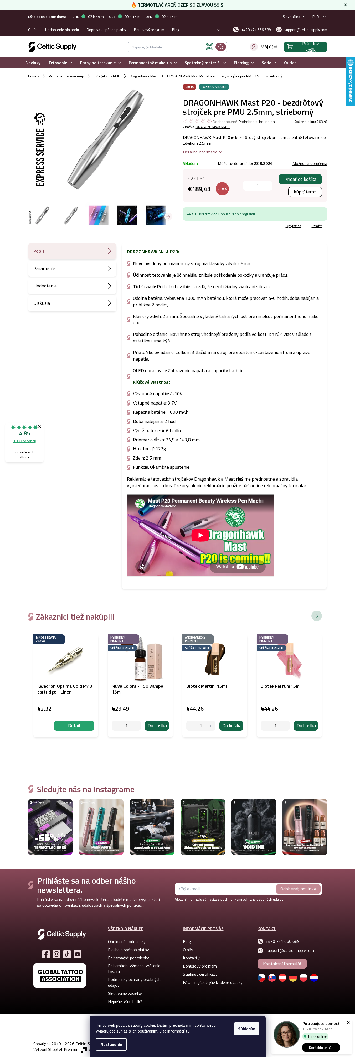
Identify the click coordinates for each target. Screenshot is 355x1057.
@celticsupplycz (67, 954)
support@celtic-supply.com (290, 950)
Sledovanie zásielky (125, 993)
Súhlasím (246, 1028)
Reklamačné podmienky (128, 958)
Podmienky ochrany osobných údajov (134, 982)
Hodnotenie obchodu (62, 29)
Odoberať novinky (298, 888)
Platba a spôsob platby (128, 950)
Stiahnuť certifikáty (200, 974)
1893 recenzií (24, 440)
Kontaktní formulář (282, 963)
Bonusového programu (236, 214)
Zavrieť (221, 226)
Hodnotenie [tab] (45, 285)
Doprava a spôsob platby (106, 29)
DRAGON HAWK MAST (213, 126)
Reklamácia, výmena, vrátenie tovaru (134, 968)
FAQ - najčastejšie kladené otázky (213, 982)
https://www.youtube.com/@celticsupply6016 (77, 954)
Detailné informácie (200, 152)
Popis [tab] (39, 251)
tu (188, 1031)
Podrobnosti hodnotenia (258, 121)
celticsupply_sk (56, 954)
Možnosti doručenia (309, 163)
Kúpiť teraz (305, 191)
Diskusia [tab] (41, 303)
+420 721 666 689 (283, 941)
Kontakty (191, 958)
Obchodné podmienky (127, 941)
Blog (175, 29)
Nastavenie (111, 1044)
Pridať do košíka (300, 179)
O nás (32, 29)
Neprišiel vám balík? (125, 1001)
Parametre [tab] (44, 268)
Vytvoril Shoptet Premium (56, 1049)
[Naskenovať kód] (209, 46)
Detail (74, 725)
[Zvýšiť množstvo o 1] (267, 186)
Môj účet (269, 46)
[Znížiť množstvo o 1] (248, 186)
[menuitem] (33, 63)
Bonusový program (149, 29)
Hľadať (220, 47)
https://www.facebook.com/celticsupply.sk (46, 954)
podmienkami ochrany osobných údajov (252, 899)
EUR (315, 16)
